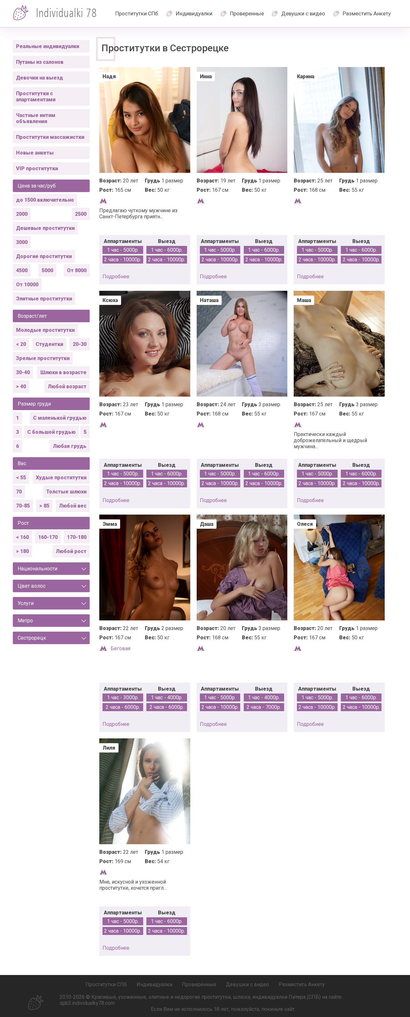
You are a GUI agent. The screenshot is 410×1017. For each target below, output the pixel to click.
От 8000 (76, 270)
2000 (22, 214)
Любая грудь (69, 446)
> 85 (44, 506)
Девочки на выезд (39, 78)
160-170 (48, 537)
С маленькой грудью (59, 418)
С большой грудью (51, 432)
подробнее (115, 276)
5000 (47, 270)
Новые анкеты (35, 153)
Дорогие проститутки (44, 256)
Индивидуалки (194, 13)
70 (19, 492)
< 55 (21, 478)
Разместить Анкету (367, 13)
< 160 (22, 537)
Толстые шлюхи (66, 492)
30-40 (23, 372)
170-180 (76, 537)
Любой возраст (67, 386)
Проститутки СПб (136, 13)
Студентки (49, 344)
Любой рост (71, 551)
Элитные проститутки (44, 299)
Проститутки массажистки (50, 137)
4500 (22, 270)
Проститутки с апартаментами (35, 96)
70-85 (23, 506)
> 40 (21, 386)
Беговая (120, 648)
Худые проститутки (61, 478)
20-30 (79, 344)
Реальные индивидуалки (47, 46)
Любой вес (72, 506)
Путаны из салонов (39, 62)
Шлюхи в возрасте (63, 372)
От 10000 (27, 285)
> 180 (22, 551)
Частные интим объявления (35, 118)
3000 (22, 242)
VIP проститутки (37, 168)
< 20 (21, 344)
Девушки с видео (303, 13)
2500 (80, 214)
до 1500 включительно (45, 200)
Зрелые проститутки (43, 358)
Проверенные (247, 13)
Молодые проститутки (45, 330)
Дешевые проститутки (45, 228)
